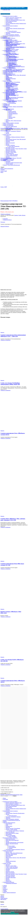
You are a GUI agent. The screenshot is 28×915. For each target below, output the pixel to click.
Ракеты (10, 115)
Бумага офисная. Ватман (11, 21)
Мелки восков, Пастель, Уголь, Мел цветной (16, 75)
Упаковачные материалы (8, 159)
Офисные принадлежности (10, 128)
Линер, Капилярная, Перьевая (15, 100)
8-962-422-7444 (6, 109)
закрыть (2, 895)
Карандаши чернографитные (12, 56)
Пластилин (8, 73)
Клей (7, 40)
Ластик (7, 58)
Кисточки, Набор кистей (11, 71)
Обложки (8, 87)
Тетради (7, 29)
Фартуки (8, 97)
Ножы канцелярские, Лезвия (12, 49)
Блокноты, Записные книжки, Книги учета (15, 43)
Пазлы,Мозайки (9, 72)
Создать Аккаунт (4, 908)
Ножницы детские (10, 89)
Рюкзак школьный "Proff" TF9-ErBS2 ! (9, 200)
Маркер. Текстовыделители (12, 98)
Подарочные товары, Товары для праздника (13, 106)
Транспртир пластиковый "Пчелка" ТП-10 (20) (11, 158)
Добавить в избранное (5, 214)
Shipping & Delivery (7, 219)
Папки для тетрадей (10, 90)
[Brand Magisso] (10, 742)
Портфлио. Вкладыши (11, 95)
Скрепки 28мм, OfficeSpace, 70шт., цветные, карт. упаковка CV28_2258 (13, 519)
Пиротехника (9, 110)
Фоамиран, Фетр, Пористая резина (13, 120)
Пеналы (7, 96)
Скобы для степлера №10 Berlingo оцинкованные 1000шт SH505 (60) (10, 383)
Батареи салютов (12, 111)
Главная (2, 128)
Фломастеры (8, 98)
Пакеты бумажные (10, 108)
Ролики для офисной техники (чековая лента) (16, 23)
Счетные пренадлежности (11, 85)
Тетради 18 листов (12, 57)
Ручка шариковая (12, 103)
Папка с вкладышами (13, 87)
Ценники (8, 24)
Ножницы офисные (10, 48)
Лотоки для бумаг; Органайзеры (13, 82)
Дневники (8, 52)
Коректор (8, 43)
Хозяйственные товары (8, 160)
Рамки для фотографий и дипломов (11, 123)
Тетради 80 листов (12, 62)
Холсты (7, 77)
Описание (5, 218)
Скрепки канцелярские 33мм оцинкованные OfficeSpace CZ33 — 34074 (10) (13, 335)
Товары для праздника (8, 124)
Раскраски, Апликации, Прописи (13, 131)
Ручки (7, 61)
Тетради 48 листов (12, 31)
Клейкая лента (9, 41)
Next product (3, 160)
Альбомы (8, 27)
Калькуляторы (9, 39)
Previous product (4, 130)
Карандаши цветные (10, 55)
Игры (7, 107)
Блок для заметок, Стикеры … (12, 42)
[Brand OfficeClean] (7, 723)
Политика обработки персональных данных (9, 913)
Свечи (7, 119)
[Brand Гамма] (12, 699)
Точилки (8, 105)
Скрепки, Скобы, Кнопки (11, 45)
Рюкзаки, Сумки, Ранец (11, 83)
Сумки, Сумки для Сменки (12, 84)
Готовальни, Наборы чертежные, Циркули (15, 66)
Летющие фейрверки (13, 113)
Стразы (7, 76)
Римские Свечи (11, 117)
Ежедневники (9, 22)
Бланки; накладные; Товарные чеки (14, 41)
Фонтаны (10, 118)
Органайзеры (9, 50)
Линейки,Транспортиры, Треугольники (14, 97)
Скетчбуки (8, 79)
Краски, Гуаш (9, 69)
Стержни (8, 104)
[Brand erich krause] (14, 763)
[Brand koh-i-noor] (9, 757)
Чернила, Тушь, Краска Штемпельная (14, 70)
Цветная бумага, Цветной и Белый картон (15, 69)
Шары (7, 121)
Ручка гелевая (11, 63)
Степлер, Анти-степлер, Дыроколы (16, 46)
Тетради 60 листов (12, 61)
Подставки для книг (10, 94)
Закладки (8, 82)
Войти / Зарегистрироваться (9, 892)
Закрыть (2, 332)
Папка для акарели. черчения (12, 34)
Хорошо (12, 912)
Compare (5, 891)
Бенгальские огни (12, 112)
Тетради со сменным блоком (14, 65)
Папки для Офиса (12, 53)
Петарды (10, 114)
